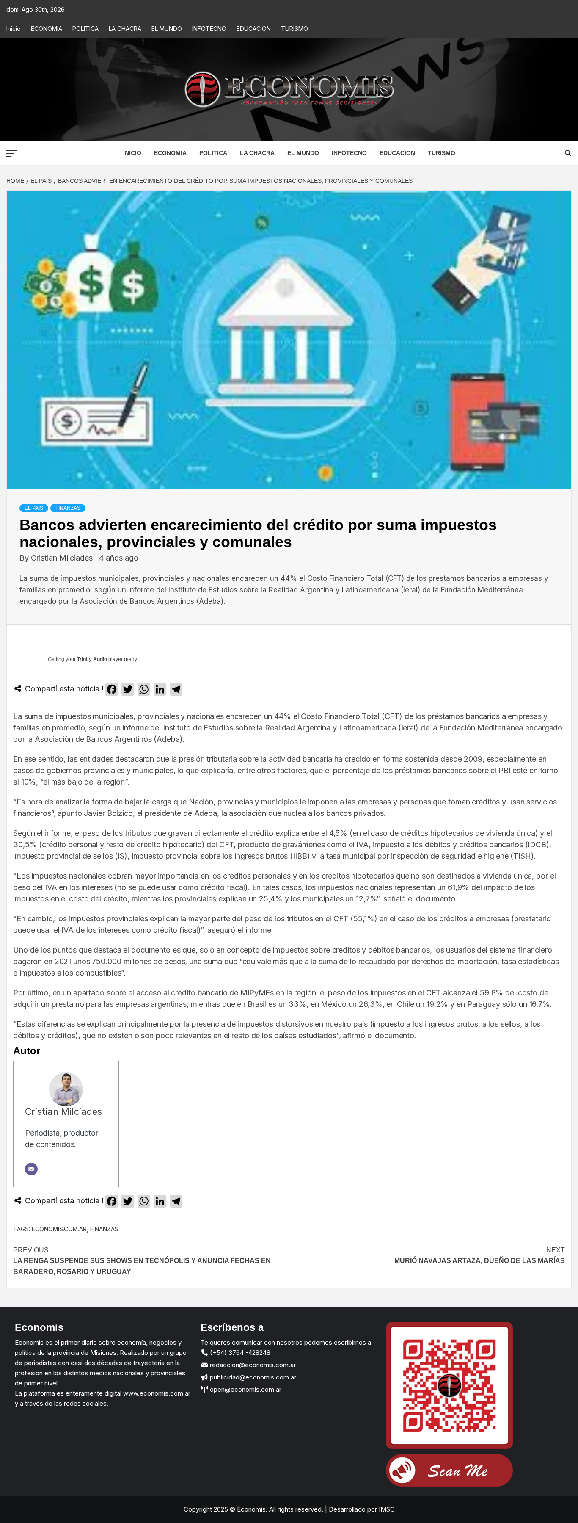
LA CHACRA (125, 28)
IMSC (386, 1509)
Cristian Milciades (63, 557)
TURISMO (294, 28)
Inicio (13, 28)
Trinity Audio (92, 659)
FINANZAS (67, 508)
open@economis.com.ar (244, 1389)
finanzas (104, 1229)
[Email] (31, 1169)
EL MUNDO (166, 28)
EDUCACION (254, 28)
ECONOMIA (46, 28)
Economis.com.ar (59, 1229)
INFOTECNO (209, 28)
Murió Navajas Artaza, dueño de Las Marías (479, 1256)
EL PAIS (34, 508)
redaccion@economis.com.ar (252, 1365)
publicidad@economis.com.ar (252, 1377)
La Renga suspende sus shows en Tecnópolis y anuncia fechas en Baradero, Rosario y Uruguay (142, 1261)
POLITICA (85, 28)
